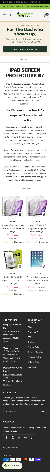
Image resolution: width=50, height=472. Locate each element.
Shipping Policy (34, 357)
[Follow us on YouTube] (25, 438)
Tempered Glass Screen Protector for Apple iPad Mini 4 (37, 280)
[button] (12, 465)
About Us (32, 327)
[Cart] (45, 15)
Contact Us (33, 367)
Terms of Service (35, 352)
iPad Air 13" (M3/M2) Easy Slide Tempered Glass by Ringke (37, 228)
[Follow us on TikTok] (31, 438)
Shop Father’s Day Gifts (24, 49)
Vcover (37, 274)
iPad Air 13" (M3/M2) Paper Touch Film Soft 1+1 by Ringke (13, 280)
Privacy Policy (34, 347)
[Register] (43, 411)
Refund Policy (34, 362)
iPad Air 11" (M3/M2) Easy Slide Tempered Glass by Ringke (13, 228)
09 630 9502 (16, 368)
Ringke (13, 222)
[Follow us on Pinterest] (19, 438)
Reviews (31, 342)
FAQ (30, 337)
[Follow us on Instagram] (13, 438)
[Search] (10, 15)
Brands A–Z (33, 332)
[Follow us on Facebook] (6, 438)
